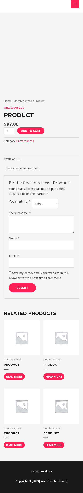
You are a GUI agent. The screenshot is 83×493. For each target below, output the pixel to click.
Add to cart (31, 131)
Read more (14, 376)
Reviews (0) (12, 159)
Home (8, 101)
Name (14, 238)
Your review (20, 213)
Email (14, 255)
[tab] (41, 159)
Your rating (19, 201)
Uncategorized (23, 101)
